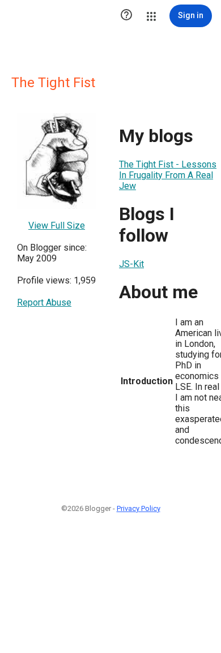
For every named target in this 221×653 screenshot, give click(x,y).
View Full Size (56, 225)
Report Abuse (44, 302)
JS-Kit (131, 264)
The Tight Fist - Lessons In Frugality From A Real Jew (167, 175)
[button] (126, 15)
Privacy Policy (138, 508)
